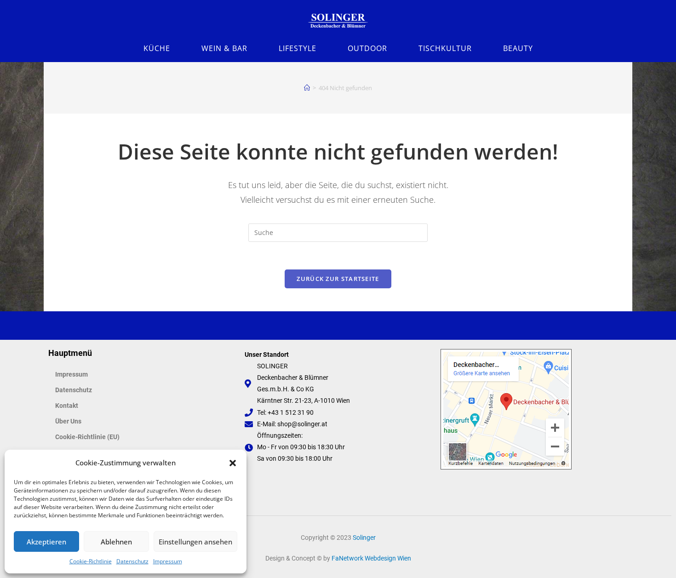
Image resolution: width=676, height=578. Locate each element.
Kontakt (66, 405)
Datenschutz (132, 561)
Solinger (364, 537)
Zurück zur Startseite (338, 279)
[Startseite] (307, 88)
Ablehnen (116, 541)
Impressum (167, 561)
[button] (232, 463)
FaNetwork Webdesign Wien (371, 558)
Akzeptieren (46, 541)
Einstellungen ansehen (195, 541)
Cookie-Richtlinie (90, 561)
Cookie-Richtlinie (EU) (87, 437)
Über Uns (68, 421)
